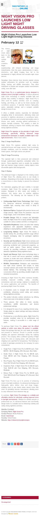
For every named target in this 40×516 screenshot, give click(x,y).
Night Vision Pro (18, 411)
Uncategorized (6, 502)
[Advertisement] (20, 472)
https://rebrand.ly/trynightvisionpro (18, 420)
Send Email (10, 416)
